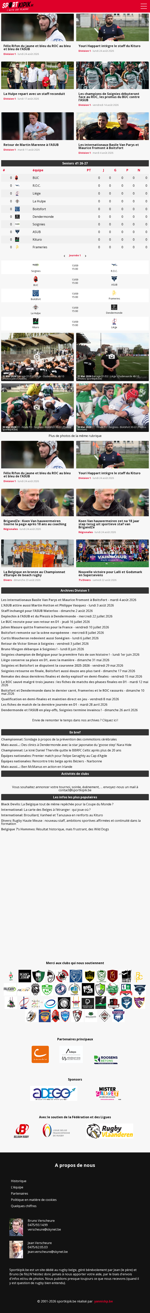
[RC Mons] (36, 1003)
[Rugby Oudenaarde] (88, 989)
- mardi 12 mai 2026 (74, 683)
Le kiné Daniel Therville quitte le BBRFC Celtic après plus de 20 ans (61, 750)
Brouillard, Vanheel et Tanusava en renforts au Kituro (52, 815)
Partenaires (19, 1193)
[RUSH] (23, 989)
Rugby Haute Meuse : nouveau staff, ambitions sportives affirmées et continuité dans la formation (71, 822)
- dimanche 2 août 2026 (47, 610)
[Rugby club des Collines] (11, 1002)
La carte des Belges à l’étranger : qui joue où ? (46, 809)
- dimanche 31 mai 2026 (55, 660)
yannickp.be (103, 1301)
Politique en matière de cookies (34, 1200)
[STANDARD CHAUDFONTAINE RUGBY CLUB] (77, 1016)
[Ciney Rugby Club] (65, 1016)
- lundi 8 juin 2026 (42, 649)
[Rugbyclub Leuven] (50, 1004)
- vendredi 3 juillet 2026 (45, 643)
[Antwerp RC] (113, 1003)
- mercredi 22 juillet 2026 (56, 616)
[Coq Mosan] (64, 1003)
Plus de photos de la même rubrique (75, 436)
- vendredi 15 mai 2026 (71, 676)
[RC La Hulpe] (104, 1016)
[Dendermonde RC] (88, 1003)
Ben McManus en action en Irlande (36, 766)
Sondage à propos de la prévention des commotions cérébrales (59, 739)
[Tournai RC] (45, 1016)
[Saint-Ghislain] (101, 976)
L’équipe (17, 1187)
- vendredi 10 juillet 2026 (55, 627)
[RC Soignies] (10, 989)
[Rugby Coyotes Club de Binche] (38, 976)
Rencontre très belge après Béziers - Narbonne (51, 761)
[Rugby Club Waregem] (35, 989)
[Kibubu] (31, 1016)
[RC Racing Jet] (112, 989)
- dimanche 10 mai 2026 (72, 692)
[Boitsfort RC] (76, 976)
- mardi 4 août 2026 (68, 599)
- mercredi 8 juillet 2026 (52, 632)
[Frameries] (138, 977)
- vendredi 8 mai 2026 (60, 699)
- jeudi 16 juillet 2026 (45, 621)
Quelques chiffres (24, 1206)
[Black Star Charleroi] (25, 976)
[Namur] (89, 976)
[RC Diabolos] (62, 976)
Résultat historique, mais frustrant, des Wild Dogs (55, 829)
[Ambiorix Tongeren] (74, 989)
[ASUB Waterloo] (140, 990)
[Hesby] (11, 976)
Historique (18, 1181)
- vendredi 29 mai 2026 (62, 665)
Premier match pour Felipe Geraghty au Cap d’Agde (54, 755)
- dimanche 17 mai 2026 (68, 671)
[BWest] (75, 1002)
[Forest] (125, 976)
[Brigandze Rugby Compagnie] (91, 1016)
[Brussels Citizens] (112, 976)
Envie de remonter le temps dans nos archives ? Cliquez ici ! (75, 720)
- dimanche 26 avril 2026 (69, 710)
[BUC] (55, 1016)
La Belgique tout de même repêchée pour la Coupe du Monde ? (57, 804)
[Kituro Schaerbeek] (100, 1002)
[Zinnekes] (118, 1016)
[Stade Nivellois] (60, 989)
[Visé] (126, 1002)
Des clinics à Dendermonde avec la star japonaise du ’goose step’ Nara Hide (66, 744)
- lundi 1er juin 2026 (70, 654)
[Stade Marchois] (100, 989)
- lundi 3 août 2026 (57, 605)
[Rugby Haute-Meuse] (47, 989)
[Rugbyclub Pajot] (51, 976)
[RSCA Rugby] (139, 1002)
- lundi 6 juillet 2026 (50, 638)
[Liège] (23, 1002)
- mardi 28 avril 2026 (54, 704)
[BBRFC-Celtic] (126, 990)
